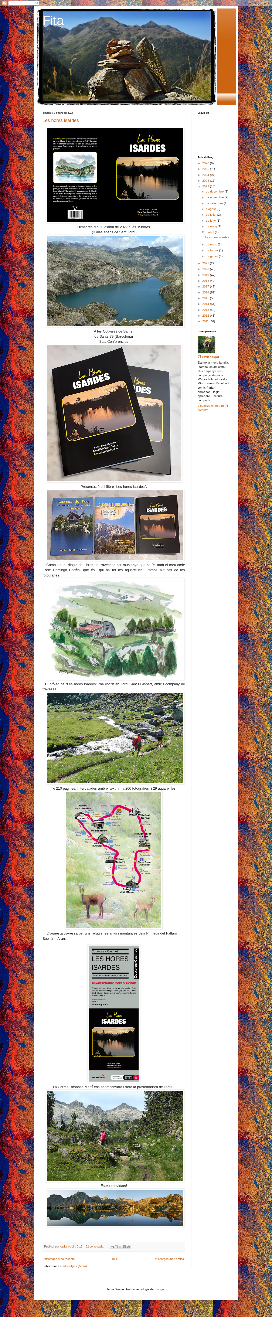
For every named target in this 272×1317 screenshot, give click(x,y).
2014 (206, 304)
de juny (211, 220)
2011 (206, 321)
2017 (206, 286)
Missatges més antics (169, 1258)
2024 (206, 175)
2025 (206, 169)
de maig (212, 226)
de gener (212, 256)
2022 (206, 186)
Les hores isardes (60, 120)
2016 (206, 292)
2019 (206, 275)
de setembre (215, 203)
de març (212, 244)
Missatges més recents (59, 1258)
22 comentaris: (95, 1246)
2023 (206, 180)
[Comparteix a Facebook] (124, 1247)
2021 (206, 263)
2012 (206, 315)
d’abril (210, 232)
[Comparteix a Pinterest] (128, 1247)
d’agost (211, 209)
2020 (206, 269)
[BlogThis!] (116, 1247)
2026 (206, 163)
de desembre (215, 191)
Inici (115, 1258)
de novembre (215, 197)
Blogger (159, 1289)
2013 (206, 310)
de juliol (211, 214)
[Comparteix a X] (120, 1247)
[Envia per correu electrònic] (112, 1247)
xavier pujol (210, 356)
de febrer (212, 250)
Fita (53, 20)
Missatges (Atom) (75, 1266)
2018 (206, 280)
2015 (206, 298)
